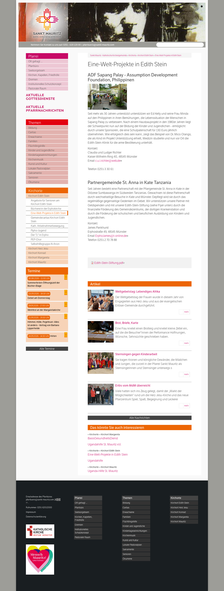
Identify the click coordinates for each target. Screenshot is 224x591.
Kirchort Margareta (38, 257)
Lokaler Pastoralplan (39, 168)
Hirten (53, 336)
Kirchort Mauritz (37, 262)
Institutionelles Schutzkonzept (44, 84)
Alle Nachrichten (139, 418)
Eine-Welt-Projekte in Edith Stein (48, 213)
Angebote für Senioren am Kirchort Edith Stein (45, 202)
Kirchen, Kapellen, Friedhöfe (43, 75)
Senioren (33, 177)
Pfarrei (33, 56)
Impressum (31, 512)
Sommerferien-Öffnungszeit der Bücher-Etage (44, 284)
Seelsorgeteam (36, 70)
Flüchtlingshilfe (36, 146)
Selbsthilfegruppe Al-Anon (45, 244)
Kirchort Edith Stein (39, 196)
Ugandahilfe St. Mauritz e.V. (104, 444)
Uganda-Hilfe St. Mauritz (103, 471)
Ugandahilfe (95, 460)
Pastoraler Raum (37, 88)
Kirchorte (35, 190)
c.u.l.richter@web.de (107, 161)
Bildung (32, 128)
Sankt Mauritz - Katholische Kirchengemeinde (108, 55)
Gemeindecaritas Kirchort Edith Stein (48, 219)
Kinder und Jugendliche (41, 150)
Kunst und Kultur (37, 164)
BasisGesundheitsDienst (103, 438)
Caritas (32, 132)
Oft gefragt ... (35, 61)
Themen (34, 122)
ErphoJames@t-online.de (111, 236)
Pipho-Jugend (38, 230)
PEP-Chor (36, 239)
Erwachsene (35, 137)
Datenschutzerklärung (36, 516)
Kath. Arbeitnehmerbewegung (47, 226)
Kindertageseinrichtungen (42, 155)
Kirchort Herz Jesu (38, 248)
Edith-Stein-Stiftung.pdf (108, 263)
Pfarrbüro (33, 66)
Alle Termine (47, 349)
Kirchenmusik (35, 159)
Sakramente (35, 173)
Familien (32, 141)
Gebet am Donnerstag (39, 297)
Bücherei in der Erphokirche (46, 208)
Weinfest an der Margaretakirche (44, 309)
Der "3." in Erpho (40, 235)
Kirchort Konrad (37, 253)
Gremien (33, 79)
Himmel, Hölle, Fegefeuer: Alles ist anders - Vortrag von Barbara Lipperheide (43, 325)
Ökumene (33, 182)
